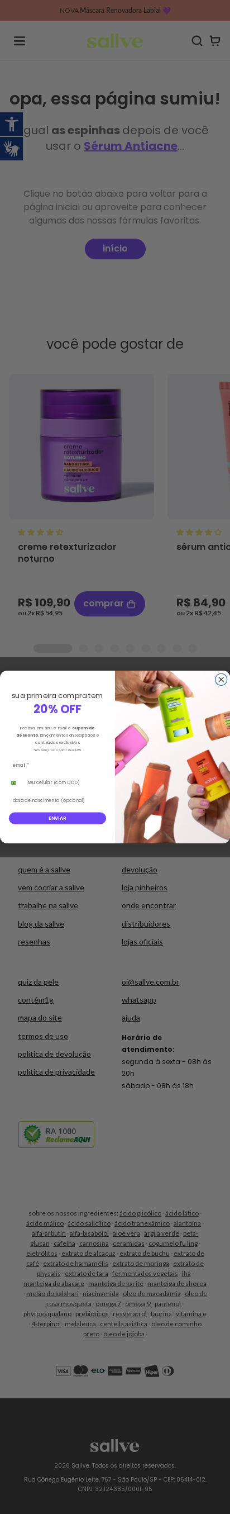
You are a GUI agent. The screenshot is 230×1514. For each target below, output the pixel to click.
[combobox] (16, 782)
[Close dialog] (221, 679)
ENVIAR (57, 818)
